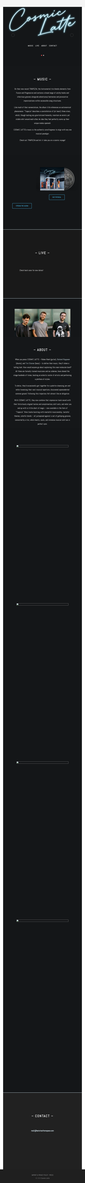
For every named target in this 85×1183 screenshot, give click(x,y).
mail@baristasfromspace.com (42, 1130)
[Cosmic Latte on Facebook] (42, 1138)
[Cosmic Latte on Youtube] (60, 1138)
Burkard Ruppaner (63, 359)
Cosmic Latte (45, 1178)
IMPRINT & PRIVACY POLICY (40, 1175)
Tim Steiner (30, 363)
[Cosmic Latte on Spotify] (51, 1138)
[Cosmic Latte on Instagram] (33, 1138)
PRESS (51, 1175)
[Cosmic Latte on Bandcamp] (25, 1138)
